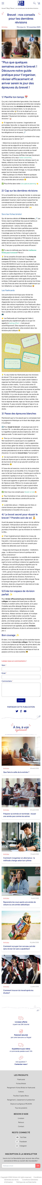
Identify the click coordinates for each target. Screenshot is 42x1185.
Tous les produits (21, 1108)
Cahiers (21, 1092)
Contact (21, 1126)
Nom (4, 665)
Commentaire (7, 681)
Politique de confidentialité (26, 1182)
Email (4, 673)
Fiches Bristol (21, 1083)
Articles (4, 27)
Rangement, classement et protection (21, 1100)
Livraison (21, 1118)
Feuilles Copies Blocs (21, 1096)
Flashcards (21, 1079)
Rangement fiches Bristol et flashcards (21, 1088)
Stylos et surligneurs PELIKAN (21, 1104)
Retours (21, 1122)
